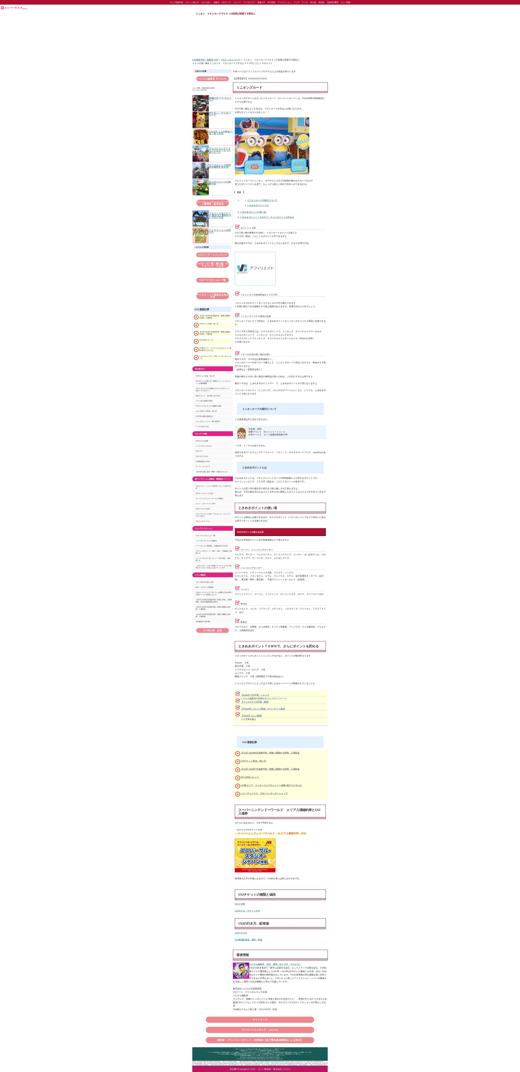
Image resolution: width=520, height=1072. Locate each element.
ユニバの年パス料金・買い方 (206, 411)
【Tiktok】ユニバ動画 (251, 716)
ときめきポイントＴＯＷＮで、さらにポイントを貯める (267, 217)
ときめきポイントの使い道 (253, 212)
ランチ (305, 2)
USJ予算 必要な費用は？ (205, 416)
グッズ (296, 2)
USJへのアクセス (202, 456)
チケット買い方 (192, 2)
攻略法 (216, 2)
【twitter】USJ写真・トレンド (255, 695)
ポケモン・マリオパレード (220, 114)
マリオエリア (249, 2)
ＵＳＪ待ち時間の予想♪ (204, 401)
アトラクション (284, 2)
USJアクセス (241, 933)
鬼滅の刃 (261, 2)
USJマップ (226, 2)
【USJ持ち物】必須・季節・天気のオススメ (212, 472)
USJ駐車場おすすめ (203, 461)
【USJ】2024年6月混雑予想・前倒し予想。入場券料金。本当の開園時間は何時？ (214, 601)
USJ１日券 (240, 904)
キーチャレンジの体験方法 (220, 183)
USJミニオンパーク (230, 60)
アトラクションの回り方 (220, 231)
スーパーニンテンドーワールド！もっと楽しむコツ (220, 150)
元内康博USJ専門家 (203, 622)
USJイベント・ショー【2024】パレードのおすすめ (213, 487)
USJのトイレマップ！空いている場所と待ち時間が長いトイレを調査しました (213, 593)
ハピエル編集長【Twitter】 (212, 78)
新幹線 (321, 2)
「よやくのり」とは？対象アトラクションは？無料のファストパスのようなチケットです (213, 567)
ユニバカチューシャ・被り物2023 (208, 421)
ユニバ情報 (345, 2)
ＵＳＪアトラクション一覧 (205, 536)
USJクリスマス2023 (203, 509)
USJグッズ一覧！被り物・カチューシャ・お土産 (212, 264)
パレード (237, 2)
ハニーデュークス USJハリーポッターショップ (264, 793)
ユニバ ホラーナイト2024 (205, 504)
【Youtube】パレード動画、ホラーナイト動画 (263, 709)
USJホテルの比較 (202, 441)
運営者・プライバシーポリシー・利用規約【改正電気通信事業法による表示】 (260, 1040)
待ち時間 (271, 2)
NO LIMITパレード (250, 777)
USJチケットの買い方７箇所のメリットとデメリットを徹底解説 (213, 382)
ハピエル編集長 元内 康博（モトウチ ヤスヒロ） (275, 964)
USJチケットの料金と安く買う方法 (220, 132)
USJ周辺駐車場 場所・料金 (248, 940)
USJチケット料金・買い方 (253, 761)
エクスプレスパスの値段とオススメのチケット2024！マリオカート (213, 389)
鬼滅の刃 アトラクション (220, 99)
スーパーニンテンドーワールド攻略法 (209, 498)
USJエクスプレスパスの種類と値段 (208, 406)
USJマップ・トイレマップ (212, 254)
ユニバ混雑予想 (176, 2)
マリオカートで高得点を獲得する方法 (220, 166)
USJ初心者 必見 (212, 630)
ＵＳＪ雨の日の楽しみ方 (205, 582)
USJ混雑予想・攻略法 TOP (205, 60)
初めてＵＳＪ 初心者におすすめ (208, 396)
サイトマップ (260, 1019)
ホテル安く (206, 2)
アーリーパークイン (203, 467)
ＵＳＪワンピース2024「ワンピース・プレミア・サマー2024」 (213, 515)
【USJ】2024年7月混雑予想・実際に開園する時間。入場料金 (270, 769)
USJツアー (199, 451)
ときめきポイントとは (258, 205)
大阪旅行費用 (332, 2)
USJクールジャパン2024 (204, 493)
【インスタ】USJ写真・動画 (254, 702)
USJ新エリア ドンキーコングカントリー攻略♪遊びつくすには (271, 785)
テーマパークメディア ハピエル (260, 1029)
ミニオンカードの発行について (262, 200)
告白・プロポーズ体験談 (205, 587)
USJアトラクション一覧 (212, 280)
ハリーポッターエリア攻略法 (206, 541)
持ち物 (313, 2)
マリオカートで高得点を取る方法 (212, 295)
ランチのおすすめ (202, 427)
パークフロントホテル (204, 446)
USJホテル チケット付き (247, 911)
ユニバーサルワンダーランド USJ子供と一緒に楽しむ (213, 559)
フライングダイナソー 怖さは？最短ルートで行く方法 (220, 215)
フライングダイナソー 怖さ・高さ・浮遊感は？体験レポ (214, 552)
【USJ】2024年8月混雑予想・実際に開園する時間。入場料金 (270, 753)
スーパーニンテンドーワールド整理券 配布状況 (212, 203)
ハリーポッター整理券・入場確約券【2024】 (212, 546)
